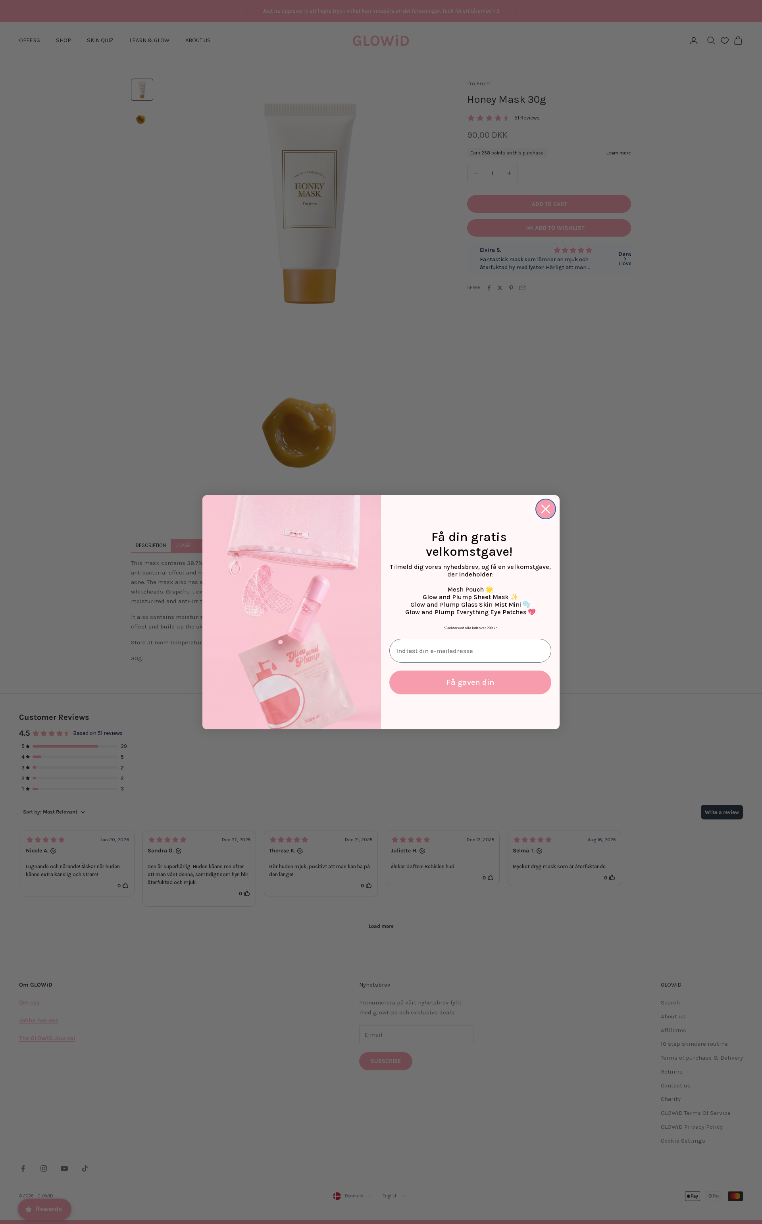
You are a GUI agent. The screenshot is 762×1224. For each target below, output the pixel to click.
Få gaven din (470, 682)
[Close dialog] (546, 509)
